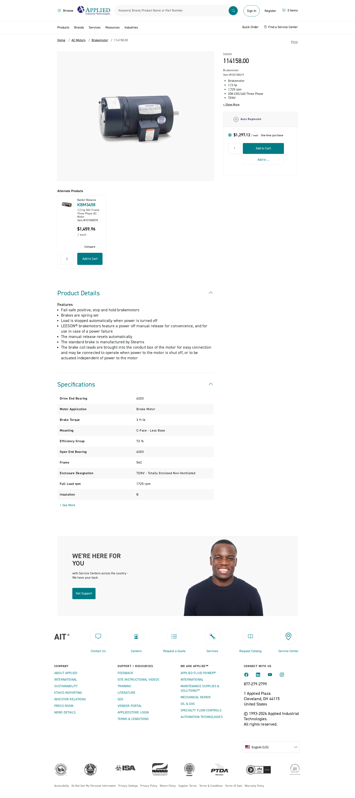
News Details (65, 712)
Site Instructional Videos (138, 680)
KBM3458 (86, 205)
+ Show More (231, 104)
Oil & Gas (188, 704)
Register (270, 11)
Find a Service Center (282, 27)
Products (63, 27)
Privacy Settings (128, 786)
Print (294, 42)
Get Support (84, 593)
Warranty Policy (254, 786)
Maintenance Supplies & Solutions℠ (200, 688)
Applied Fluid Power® (198, 673)
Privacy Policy (148, 786)
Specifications (76, 384)
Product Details (78, 293)
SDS (120, 699)
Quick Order (250, 27)
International (65, 680)
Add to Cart (263, 148)
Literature (127, 693)
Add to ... (263, 159)
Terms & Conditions (133, 719)
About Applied (65, 673)
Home (61, 40)
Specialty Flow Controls (201, 710)
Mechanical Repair (196, 697)
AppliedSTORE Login (133, 712)
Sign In (251, 11)
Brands (79, 27)
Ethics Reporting (68, 693)
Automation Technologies (202, 717)
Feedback (125, 673)
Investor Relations (70, 699)
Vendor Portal (130, 706)
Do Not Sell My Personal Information (93, 786)
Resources (112, 27)
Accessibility (61, 786)
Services (94, 27)
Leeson (227, 54)
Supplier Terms (187, 786)
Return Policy (168, 786)
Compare (89, 247)
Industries (131, 27)
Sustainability (66, 686)
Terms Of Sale (233, 786)
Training (124, 686)
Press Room (64, 706)
